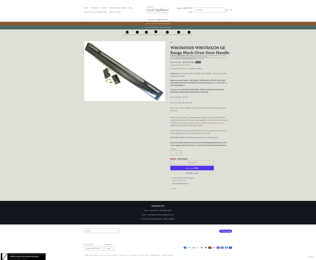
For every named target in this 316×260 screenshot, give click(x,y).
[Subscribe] (117, 230)
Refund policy (123, 255)
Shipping (173, 65)
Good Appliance (93, 255)
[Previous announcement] (84, 20)
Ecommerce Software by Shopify (108, 255)
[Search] (223, 10)
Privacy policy (133, 255)
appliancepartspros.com (211, 123)
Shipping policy (155, 255)
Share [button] (174, 188)
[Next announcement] (232, 20)
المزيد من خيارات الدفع (192, 172)
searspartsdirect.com (189, 123)
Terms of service (144, 255)
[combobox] (210, 10)
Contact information (167, 255)
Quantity (173, 149)
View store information (180, 183)
